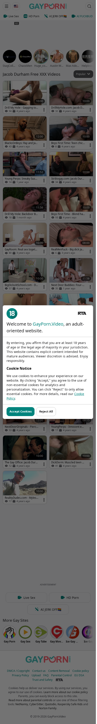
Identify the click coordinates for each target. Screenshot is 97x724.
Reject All (46, 411)
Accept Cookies (20, 411)
